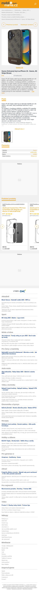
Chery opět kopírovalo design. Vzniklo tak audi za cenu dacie (16, 376)
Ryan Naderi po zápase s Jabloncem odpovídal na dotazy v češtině (18, 512)
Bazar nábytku (5, 564)
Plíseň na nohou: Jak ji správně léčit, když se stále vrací (15, 480)
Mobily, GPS (26, 10)
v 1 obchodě (6, 248)
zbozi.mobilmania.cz (7, 10)
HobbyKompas (5, 531)
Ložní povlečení (5, 562)
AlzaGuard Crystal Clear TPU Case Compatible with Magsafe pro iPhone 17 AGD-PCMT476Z (14, 209)
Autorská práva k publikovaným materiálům (13, 586)
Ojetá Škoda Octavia (7, 537)
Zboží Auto (4, 535)
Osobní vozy (5, 522)
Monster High (5, 548)
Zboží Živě (4, 520)
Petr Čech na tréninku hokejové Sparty (11, 510)
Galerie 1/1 (19, 67)
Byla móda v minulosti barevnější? (10, 463)
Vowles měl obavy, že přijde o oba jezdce (11, 378)
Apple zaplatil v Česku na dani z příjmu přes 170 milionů (15, 410)
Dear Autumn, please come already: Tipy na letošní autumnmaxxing (18, 465)
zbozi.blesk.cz (5, 527)
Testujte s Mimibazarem (7, 545)
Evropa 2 (4, 579)
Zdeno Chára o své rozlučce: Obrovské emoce (13, 508)
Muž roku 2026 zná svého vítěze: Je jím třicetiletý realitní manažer (18, 343)
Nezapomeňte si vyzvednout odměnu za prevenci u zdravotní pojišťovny (19, 482)
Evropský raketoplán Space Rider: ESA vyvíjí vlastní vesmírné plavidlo (19, 491)
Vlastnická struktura (27, 588)
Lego (3, 552)
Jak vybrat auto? (6, 539)
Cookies (9, 588)
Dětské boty (5, 560)
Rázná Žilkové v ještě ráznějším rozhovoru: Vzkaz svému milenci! (18, 345)
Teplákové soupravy (7, 558)
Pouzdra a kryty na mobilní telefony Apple (13, 17)
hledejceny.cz (5, 518)
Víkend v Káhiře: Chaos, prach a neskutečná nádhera (15, 443)
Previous (2, 226)
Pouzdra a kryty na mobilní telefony (11, 15)
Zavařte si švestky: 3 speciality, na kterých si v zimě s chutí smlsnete (18, 430)
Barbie (3, 550)
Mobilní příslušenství (7, 12)
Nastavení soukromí (17, 588)
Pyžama (4, 554)
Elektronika (18, 10)
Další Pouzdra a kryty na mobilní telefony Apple (13, 204)
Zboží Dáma (5, 524)
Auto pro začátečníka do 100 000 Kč (10, 533)
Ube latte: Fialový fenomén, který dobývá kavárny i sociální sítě (17, 428)
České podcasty (6, 573)
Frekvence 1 (5, 577)
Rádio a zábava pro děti (7, 575)
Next (36, 226)
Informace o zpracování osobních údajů (26, 587)
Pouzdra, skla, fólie (20, 12)
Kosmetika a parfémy (7, 556)
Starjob (3, 571)
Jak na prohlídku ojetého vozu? (9, 529)
